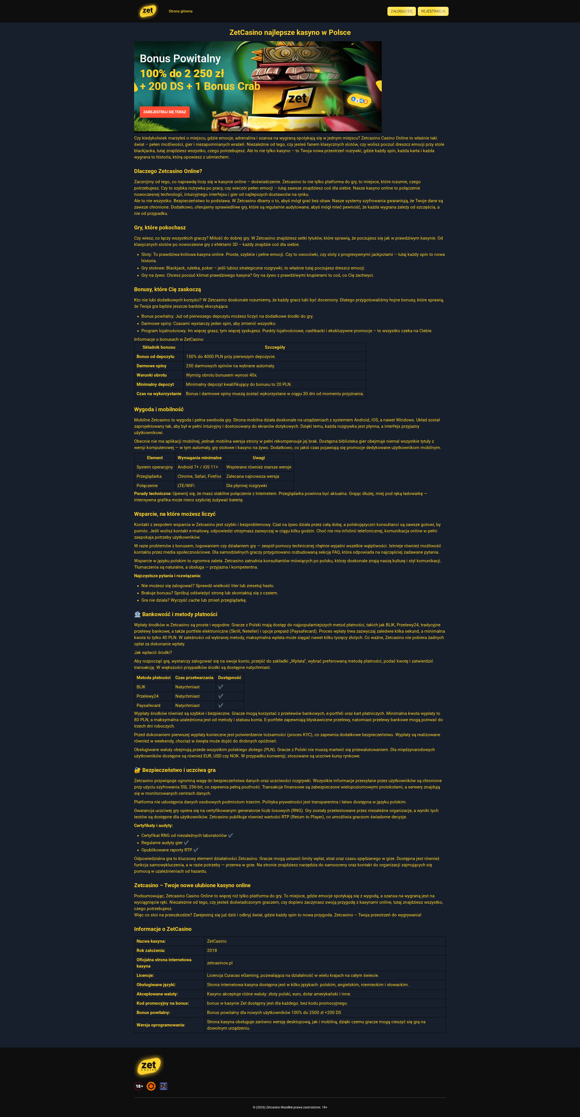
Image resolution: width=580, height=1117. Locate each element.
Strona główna (181, 11)
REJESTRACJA (433, 11)
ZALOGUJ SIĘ (402, 11)
